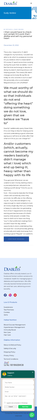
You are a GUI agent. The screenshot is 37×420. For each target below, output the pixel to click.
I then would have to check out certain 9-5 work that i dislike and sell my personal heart (18, 35)
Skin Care (7, 332)
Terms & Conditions (11, 359)
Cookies (7, 312)
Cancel (11, 406)
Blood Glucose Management (14, 325)
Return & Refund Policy (12, 345)
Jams (6, 315)
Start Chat (25, 406)
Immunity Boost (10, 330)
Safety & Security (10, 348)
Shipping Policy (9, 352)
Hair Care (7, 335)
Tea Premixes (9, 310)
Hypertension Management (14, 327)
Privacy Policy (9, 355)
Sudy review (19, 29)
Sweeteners (8, 307)
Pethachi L (10, 29)
